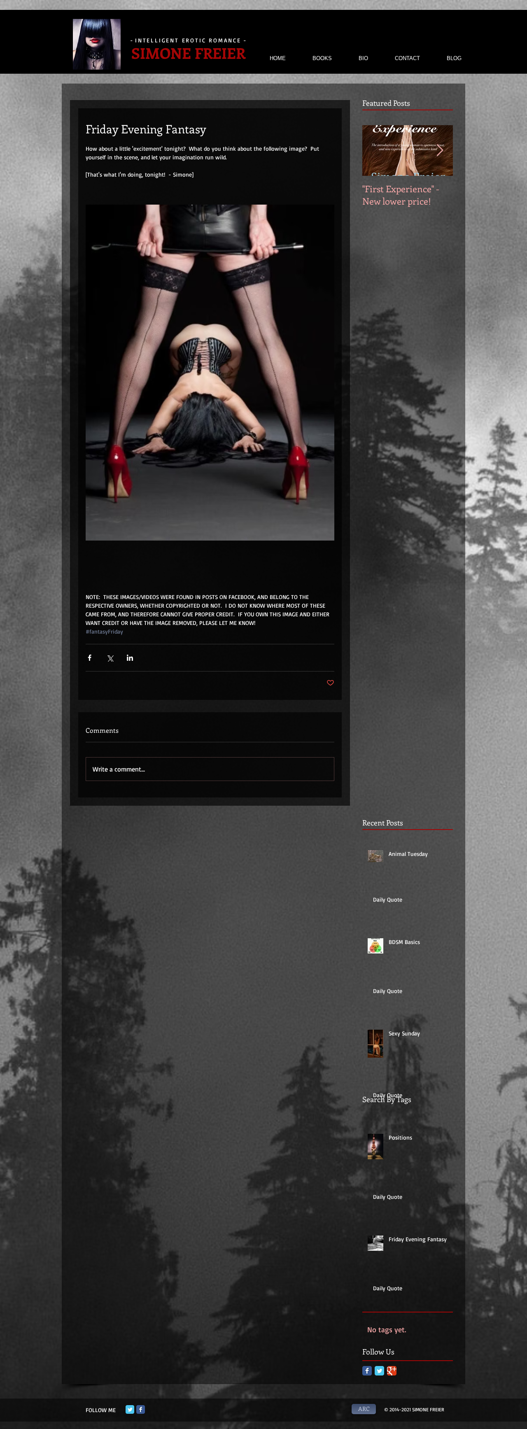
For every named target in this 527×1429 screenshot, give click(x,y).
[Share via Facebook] (89, 658)
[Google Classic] (391, 1370)
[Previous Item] (375, 150)
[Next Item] (439, 150)
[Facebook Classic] (367, 1370)
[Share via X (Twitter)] (110, 658)
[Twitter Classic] (379, 1370)
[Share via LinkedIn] (130, 658)
